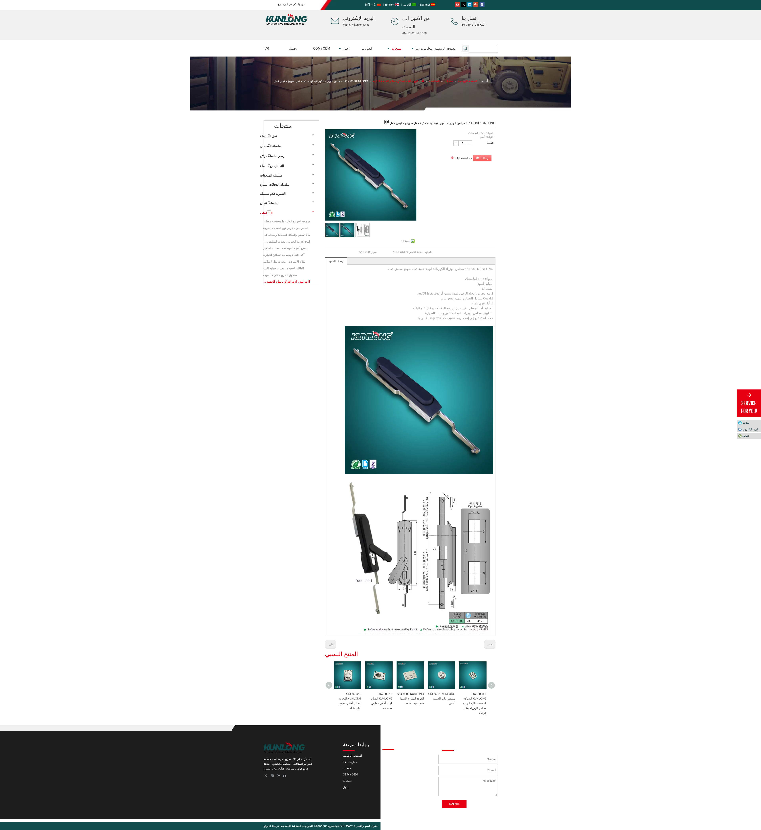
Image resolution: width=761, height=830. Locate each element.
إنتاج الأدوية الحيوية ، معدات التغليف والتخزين (286, 241)
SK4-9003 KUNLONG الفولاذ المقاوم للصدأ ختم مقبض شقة (410, 698)
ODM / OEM (350, 774)
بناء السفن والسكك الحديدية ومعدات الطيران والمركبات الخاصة (286, 234)
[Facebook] (482, 4)
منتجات (347, 768)
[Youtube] (457, 4)
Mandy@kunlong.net (356, 24)
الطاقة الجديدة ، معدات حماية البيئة (283, 268)
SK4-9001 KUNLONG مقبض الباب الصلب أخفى (441, 698)
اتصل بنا (347, 780)
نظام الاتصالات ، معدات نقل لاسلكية (284, 261)
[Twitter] (463, 4)
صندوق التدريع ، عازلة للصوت (280, 275)
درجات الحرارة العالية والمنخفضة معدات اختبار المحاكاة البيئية (286, 221)
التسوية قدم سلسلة (273, 193)
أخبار (345, 787)
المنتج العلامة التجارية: (419, 251)
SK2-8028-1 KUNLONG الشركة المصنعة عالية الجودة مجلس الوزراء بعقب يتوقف (475, 703)
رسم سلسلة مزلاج (272, 156)
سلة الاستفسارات (463, 158)
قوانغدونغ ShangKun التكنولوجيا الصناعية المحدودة (309, 825)
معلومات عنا (350, 762)
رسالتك (484, 158)
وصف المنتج (336, 261)
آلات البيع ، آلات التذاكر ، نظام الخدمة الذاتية (286, 281)
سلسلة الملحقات (271, 175)
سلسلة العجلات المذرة (274, 184)
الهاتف (745, 435)
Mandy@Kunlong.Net (395, 788)
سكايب (746, 422)
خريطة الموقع (272, 825)
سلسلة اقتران (269, 203)
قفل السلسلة (268, 136)
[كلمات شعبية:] (465, 48)
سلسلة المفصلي (270, 146)
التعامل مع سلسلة (272, 166)
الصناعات (266, 213)
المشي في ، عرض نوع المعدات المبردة (285, 228)
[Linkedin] (469, 4)
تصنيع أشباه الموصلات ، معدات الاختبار (285, 248)
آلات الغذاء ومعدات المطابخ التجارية (283, 254)
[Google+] (475, 4)
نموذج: (373, 251)
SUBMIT (454, 803)
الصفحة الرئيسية (352, 755)
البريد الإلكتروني (750, 429)
